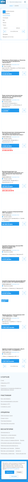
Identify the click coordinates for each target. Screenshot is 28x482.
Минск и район (7, 354)
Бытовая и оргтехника (7, 448)
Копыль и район (8, 101)
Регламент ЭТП (5, 404)
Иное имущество (21, 453)
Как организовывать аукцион (9, 401)
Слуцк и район (7, 319)
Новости (3, 385)
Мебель (17, 448)
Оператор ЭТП (5, 383)
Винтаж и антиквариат (7, 451)
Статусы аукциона (6, 15)
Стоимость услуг (6, 406)
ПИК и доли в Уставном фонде (10, 440)
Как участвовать (5, 398)
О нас (2, 380)
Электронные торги (7, 415)
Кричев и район (8, 216)
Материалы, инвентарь (8, 453)
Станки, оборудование (7, 437)
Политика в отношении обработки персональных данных (11, 388)
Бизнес (22, 440)
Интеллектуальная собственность (11, 443)
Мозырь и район (8, 138)
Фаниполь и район (8, 252)
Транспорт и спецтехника (8, 435)
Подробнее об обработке (12, 468)
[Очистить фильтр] (4, 11)
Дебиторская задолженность (9, 445)
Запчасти (18, 451)
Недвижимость (5, 432)
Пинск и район (7, 66)
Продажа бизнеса (6, 421)
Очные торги (4, 418)
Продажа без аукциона (7, 423)
